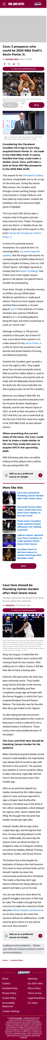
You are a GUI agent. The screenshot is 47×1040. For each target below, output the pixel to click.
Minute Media (17, 1018)
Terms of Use (35, 993)
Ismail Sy (10, 605)
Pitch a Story (34, 988)
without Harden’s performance (27, 910)
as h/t (14, 309)
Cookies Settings (11, 1011)
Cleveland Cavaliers (33, 175)
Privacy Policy (9, 993)
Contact (6, 983)
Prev (10, 105)
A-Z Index (33, 1002)
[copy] (18, 64)
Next (36, 105)
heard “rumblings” (29, 271)
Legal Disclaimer (36, 998)
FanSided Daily (9, 988)
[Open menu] (4, 4)
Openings (32, 978)
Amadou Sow (12, 59)
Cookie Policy (9, 998)
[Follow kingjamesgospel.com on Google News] (40, 475)
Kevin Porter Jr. (34, 343)
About (5, 978)
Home (5, 960)
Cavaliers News (16, 960)
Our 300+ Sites (35, 983)
